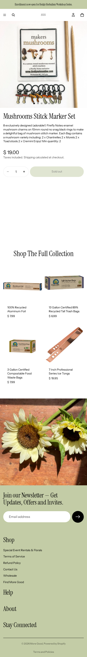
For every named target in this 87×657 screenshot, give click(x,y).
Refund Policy (12, 563)
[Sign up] (78, 517)
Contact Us (10, 569)
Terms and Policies (43, 651)
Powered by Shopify (55, 643)
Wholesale (10, 575)
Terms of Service (14, 556)
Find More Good (13, 582)
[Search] (13, 15)
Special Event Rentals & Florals (22, 550)
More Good (36, 643)
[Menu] (4, 15)
